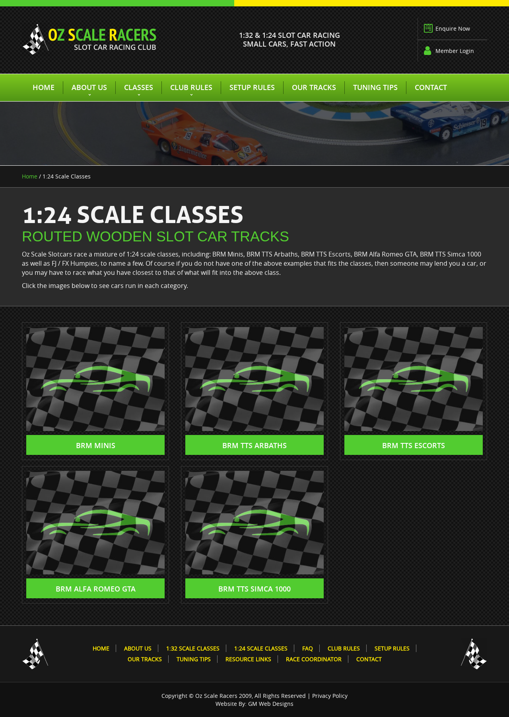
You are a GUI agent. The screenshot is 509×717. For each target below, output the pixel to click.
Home (43, 87)
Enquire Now (452, 28)
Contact (431, 87)
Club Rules (191, 87)
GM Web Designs (270, 703)
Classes (138, 87)
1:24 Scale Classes (261, 648)
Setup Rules (252, 87)
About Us (89, 87)
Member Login (454, 51)
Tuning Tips (375, 87)
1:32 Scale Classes (193, 648)
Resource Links (248, 659)
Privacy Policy (330, 695)
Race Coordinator (314, 659)
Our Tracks (314, 87)
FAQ (307, 648)
